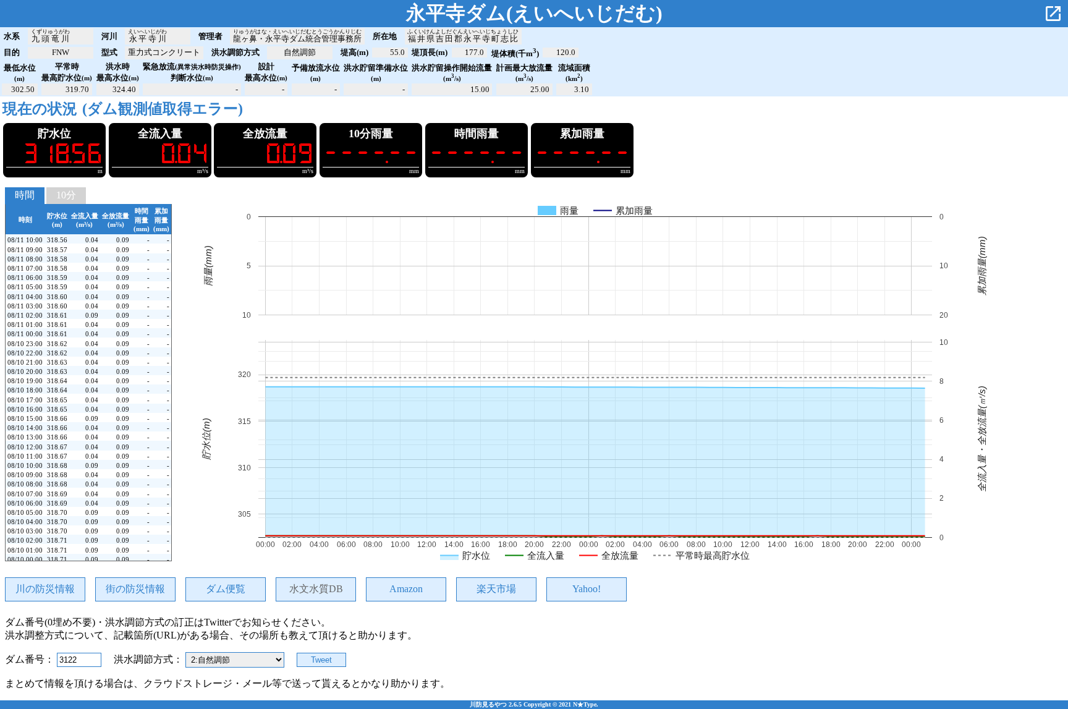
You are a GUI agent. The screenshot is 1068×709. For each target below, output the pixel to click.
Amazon (406, 589)
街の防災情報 (135, 589)
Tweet (321, 659)
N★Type (584, 704)
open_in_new (1053, 13)
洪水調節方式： (149, 659)
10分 (66, 195)
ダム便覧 (225, 589)
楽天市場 (496, 589)
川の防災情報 (45, 589)
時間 (25, 195)
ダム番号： (31, 659)
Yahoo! (586, 589)
